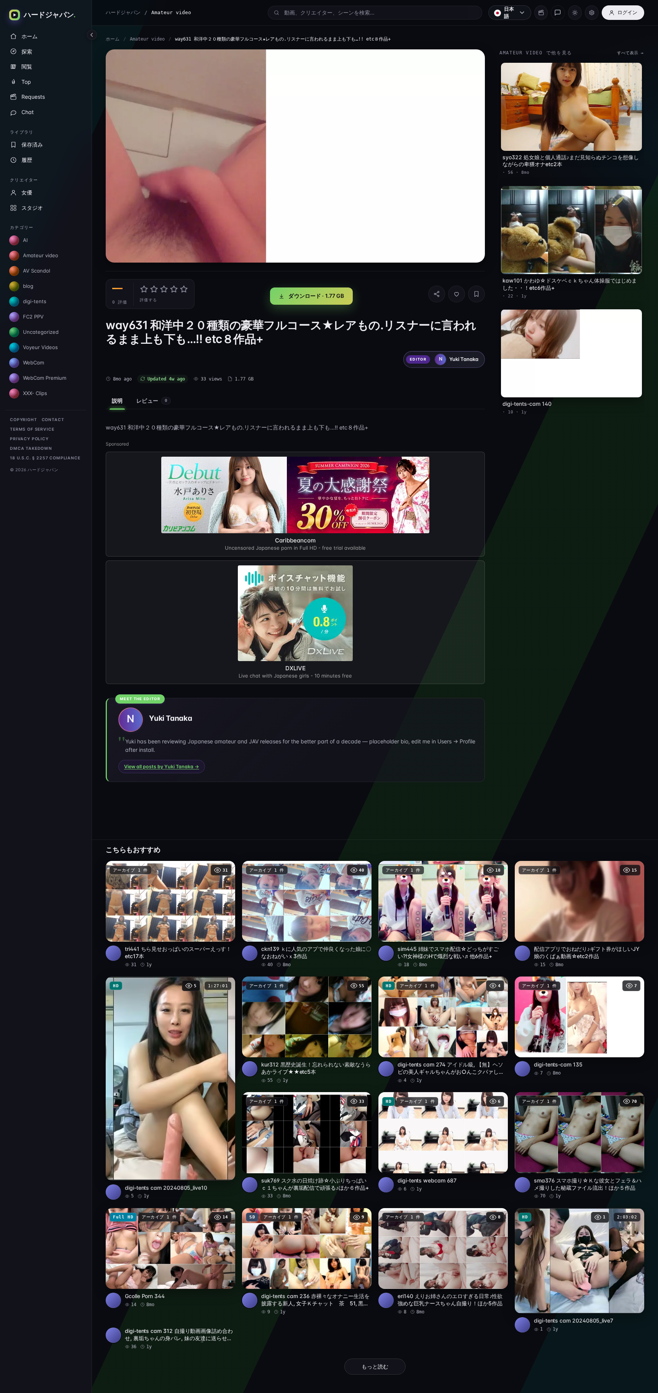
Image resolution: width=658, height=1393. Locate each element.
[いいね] (456, 294)
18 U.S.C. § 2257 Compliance (45, 458)
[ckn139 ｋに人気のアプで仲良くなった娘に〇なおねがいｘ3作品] (307, 914)
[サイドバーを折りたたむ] (92, 35)
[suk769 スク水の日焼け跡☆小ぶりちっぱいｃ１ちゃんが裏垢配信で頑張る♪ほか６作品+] (307, 1145)
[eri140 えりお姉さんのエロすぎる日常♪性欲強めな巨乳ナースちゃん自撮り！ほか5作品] (443, 1261)
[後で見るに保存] (225, 869)
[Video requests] (541, 12)
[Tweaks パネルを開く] (592, 12)
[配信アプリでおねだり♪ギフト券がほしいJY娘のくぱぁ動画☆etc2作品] (579, 914)
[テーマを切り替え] (575, 12)
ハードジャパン (123, 12)
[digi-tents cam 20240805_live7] (579, 1270)
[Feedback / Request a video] (558, 12)
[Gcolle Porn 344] (170, 1258)
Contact (53, 419)
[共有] (436, 294)
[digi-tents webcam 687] (443, 1142)
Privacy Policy (29, 438)
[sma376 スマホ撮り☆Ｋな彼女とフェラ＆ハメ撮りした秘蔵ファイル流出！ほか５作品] (579, 1145)
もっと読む (375, 1367)
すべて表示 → (630, 53)
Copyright (23, 419)
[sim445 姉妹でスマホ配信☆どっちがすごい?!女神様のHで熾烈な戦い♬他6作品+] (443, 914)
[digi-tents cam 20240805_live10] (170, 1088)
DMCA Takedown (31, 448)
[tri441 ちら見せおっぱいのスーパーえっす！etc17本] (170, 914)
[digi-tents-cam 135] (579, 1026)
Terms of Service (32, 429)
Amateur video (147, 39)
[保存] (476, 294)
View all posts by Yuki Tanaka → (161, 766)
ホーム (112, 39)
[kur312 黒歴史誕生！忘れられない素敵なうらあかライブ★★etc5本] (307, 1030)
